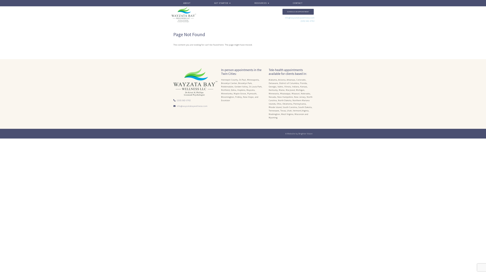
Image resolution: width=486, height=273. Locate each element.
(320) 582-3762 (308, 21)
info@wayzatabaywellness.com (192, 106)
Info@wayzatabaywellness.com (300, 17)
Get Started (221, 3)
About (187, 3)
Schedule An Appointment (298, 12)
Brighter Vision (305, 133)
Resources (261, 3)
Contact (298, 3)
